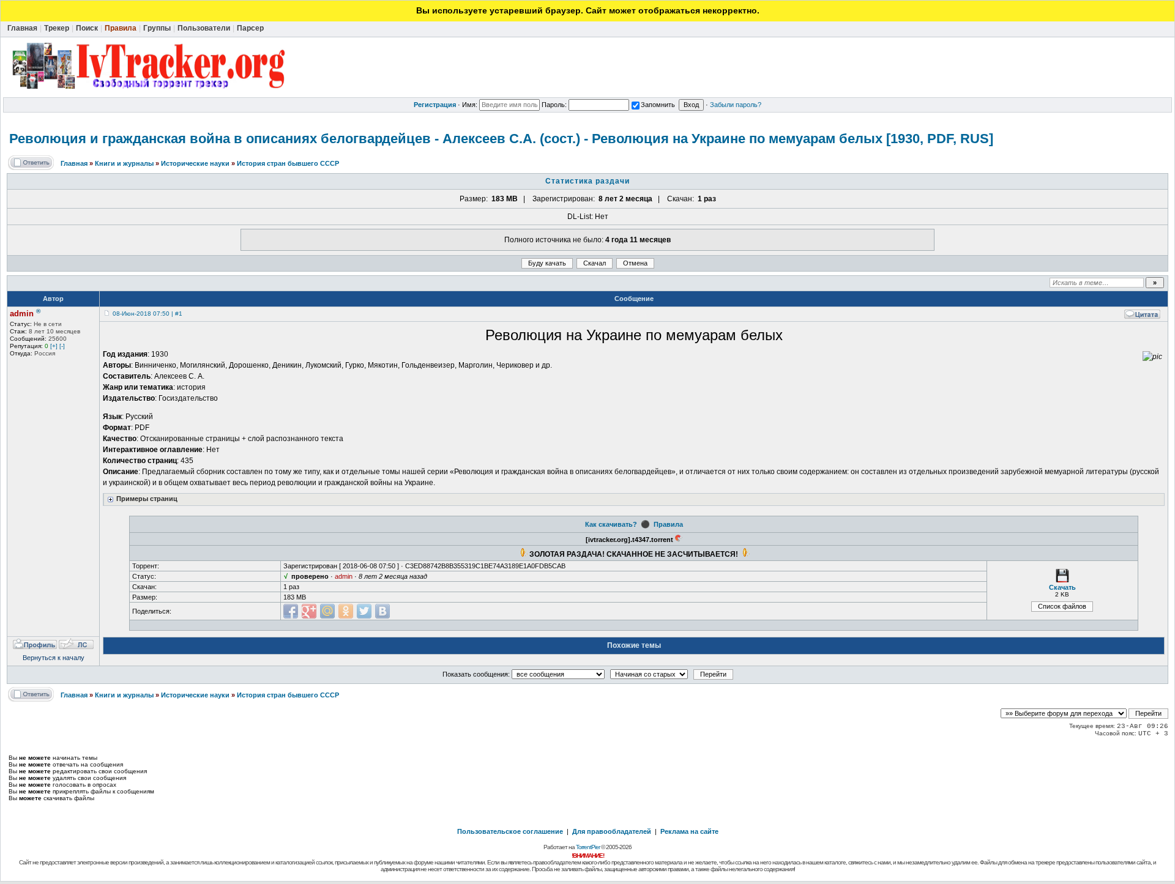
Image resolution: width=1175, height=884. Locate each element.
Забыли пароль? (735, 104)
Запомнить (658, 104)
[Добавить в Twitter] (364, 611)
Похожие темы (634, 645)
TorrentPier (588, 847)
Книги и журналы (124, 163)
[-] (62, 346)
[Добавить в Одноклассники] (345, 611)
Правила (668, 524)
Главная (74, 163)
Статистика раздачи (587, 181)
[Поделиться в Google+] (309, 611)
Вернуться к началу (53, 657)
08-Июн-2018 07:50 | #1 (147, 313)
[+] (54, 346)
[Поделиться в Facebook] (290, 611)
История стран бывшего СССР (288, 163)
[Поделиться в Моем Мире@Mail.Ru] (327, 611)
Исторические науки (195, 163)
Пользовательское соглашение (510, 831)
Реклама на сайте (689, 831)
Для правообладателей (611, 831)
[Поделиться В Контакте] (382, 611)
